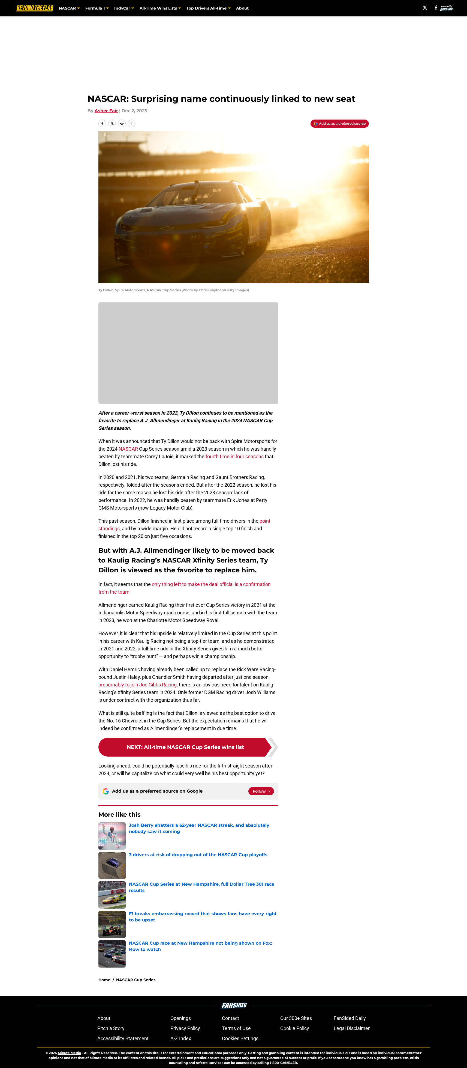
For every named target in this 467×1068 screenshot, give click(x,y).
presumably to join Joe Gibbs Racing (137, 685)
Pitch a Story (111, 1028)
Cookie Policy (294, 1028)
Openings (180, 1018)
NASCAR (128, 449)
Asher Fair (106, 110)
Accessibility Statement (123, 1038)
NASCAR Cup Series (135, 979)
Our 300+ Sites (296, 1018)
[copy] (131, 123)
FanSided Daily (350, 1018)
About (242, 8)
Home (104, 979)
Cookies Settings (240, 1038)
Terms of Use (236, 1028)
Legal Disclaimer (352, 1028)
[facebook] (436, 7)
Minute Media (69, 1053)
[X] (425, 7)
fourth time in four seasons (235, 456)
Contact (230, 1018)
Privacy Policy (185, 1028)
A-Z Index (180, 1038)
